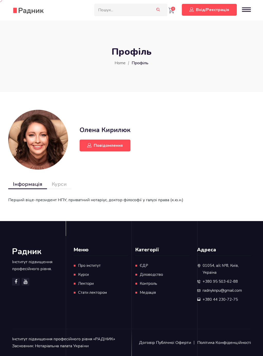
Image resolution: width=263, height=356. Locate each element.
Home (120, 63)
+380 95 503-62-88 (220, 281)
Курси (59, 184)
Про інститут (89, 265)
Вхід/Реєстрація (212, 10)
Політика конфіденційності (224, 342)
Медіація (148, 292)
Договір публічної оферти (165, 342)
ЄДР (144, 265)
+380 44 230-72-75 (220, 299)
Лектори (86, 283)
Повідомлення (108, 145)
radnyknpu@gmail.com (222, 290)
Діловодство (151, 274)
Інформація (27, 184)
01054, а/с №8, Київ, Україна (221, 269)
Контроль (148, 283)
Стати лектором (92, 292)
